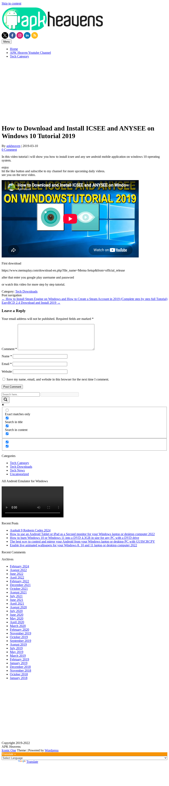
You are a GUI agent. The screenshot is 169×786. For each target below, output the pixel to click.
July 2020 (16, 611)
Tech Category (19, 56)
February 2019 (19, 659)
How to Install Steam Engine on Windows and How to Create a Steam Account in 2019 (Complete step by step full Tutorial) (84, 299)
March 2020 (18, 626)
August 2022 (18, 570)
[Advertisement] (84, 91)
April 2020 (17, 622)
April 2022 (17, 577)
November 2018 (20, 670)
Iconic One (9, 750)
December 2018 (20, 667)
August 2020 (18, 607)
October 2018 (19, 674)
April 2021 (17, 603)
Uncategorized (19, 474)
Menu (6, 41)
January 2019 (18, 663)
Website (7, 371)
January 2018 (18, 678)
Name (7, 356)
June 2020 (16, 614)
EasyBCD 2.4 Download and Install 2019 (31, 302)
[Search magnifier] (5, 400)
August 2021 (18, 592)
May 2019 (16, 652)
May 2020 (16, 618)
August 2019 (18, 644)
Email (7, 364)
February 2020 (19, 629)
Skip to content (11, 3)
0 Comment (9, 149)
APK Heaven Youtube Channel (30, 52)
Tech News (17, 470)
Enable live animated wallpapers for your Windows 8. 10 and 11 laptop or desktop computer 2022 (73, 545)
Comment (9, 349)
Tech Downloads (26, 291)
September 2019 (20, 640)
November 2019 (20, 633)
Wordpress (52, 750)
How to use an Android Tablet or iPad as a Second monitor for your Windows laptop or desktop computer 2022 (82, 534)
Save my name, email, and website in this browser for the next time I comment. (58, 379)
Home (14, 49)
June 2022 (16, 573)
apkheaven (13, 146)
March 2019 (18, 655)
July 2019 (16, 648)
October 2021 (19, 588)
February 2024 (19, 566)
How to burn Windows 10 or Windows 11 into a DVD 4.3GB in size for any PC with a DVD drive (74, 538)
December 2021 (20, 585)
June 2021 (16, 600)
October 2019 (19, 637)
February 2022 (19, 581)
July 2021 (16, 596)
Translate (32, 761)
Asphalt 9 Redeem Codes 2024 (30, 530)
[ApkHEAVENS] (53, 30)
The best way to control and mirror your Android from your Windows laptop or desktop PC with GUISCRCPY (82, 541)
